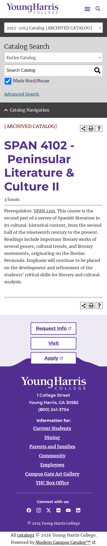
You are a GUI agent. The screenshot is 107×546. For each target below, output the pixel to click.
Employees (52, 465)
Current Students (52, 428)
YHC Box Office (52, 483)
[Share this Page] (83, 128)
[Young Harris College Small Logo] (32, 8)
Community (52, 456)
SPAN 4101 (44, 210)
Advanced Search (21, 94)
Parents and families (52, 447)
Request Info (51, 328)
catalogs (25, 535)
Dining (52, 437)
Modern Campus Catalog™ (63, 542)
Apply (51, 358)
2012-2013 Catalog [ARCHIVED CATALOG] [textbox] (49, 27)
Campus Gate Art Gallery (52, 474)
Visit (53, 343)
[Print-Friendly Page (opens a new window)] (91, 128)
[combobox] (53, 27)
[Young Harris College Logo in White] (53, 388)
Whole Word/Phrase (31, 81)
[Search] (97, 70)
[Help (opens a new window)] (99, 128)
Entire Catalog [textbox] (21, 57)
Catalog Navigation (29, 110)
